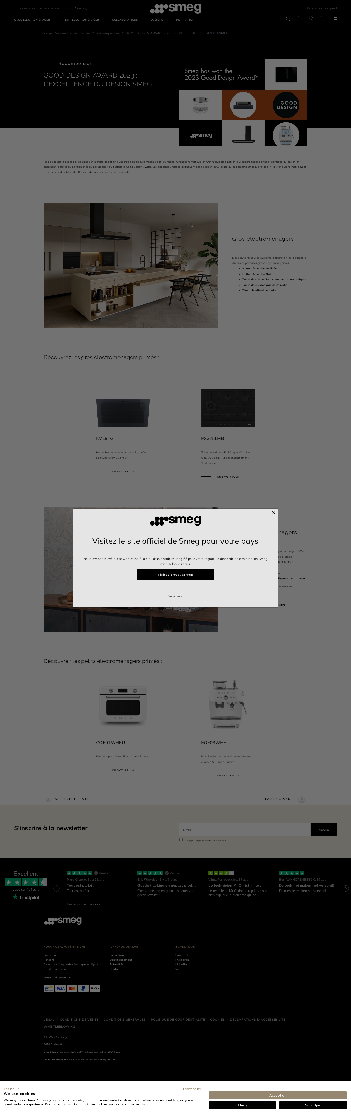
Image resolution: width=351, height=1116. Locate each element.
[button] (11, 1088)
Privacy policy (191, 1088)
